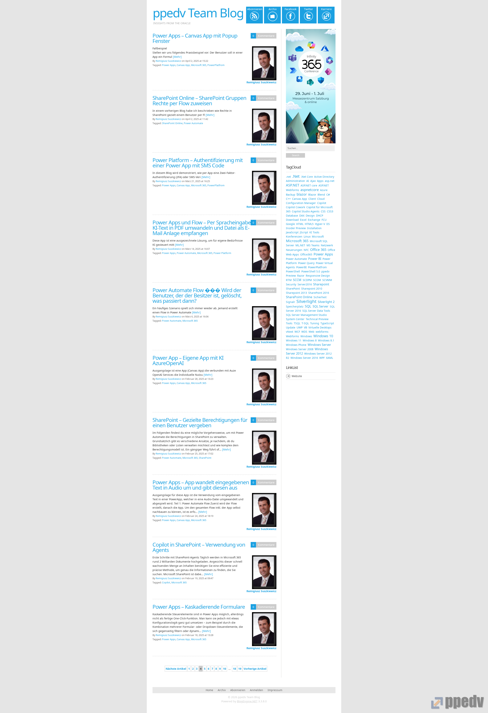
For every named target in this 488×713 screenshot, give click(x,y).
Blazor (312, 194)
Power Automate (193, 123)
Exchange (314, 220)
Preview (291, 275)
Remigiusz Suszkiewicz (261, 82)
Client (312, 199)
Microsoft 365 (198, 65)
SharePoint (205, 457)
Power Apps (169, 65)
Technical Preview (317, 319)
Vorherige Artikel (255, 668)
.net (288, 176)
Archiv (222, 690)
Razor (300, 275)
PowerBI (301, 267)
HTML (299, 224)
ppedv (325, 271)
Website (297, 376)
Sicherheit (320, 297)
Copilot (166, 582)
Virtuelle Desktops (319, 327)
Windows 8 (310, 340)
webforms (322, 331)
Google (290, 224)
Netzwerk (327, 245)
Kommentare (266, 36)
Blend (321, 194)
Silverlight (306, 301)
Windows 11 (293, 340)
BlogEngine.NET (247, 701)
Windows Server (319, 345)
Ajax (313, 181)
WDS (304, 331)
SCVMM (327, 280)
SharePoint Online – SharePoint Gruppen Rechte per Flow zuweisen (199, 100)
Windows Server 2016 (304, 358)
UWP (300, 327)
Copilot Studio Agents (305, 211)
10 (224, 668)
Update (290, 327)
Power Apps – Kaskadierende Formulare (198, 606)
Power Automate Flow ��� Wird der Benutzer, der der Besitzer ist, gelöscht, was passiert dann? (197, 295)
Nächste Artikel (176, 668)
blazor (302, 194)
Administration (295, 181)
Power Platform (222, 253)
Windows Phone (296, 345)
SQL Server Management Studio (306, 315)
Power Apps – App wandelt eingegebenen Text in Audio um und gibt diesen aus (200, 485)
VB (305, 327)
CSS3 (330, 211)
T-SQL (305, 323)
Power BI (314, 259)
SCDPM (307, 280)
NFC (306, 250)
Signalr (290, 302)
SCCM (297, 280)
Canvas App (183, 65)
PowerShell (293, 271)
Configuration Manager (301, 203)
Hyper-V (320, 224)
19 (239, 668)
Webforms (292, 336)
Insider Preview (296, 228)
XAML (329, 358)
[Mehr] (177, 57)
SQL (308, 306)
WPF (322, 358)
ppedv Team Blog (198, 12)
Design (310, 215)
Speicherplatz (294, 306)
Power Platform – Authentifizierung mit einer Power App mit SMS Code (197, 162)
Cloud (321, 199)
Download (292, 220)
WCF (297, 331)
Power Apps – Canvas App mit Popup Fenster (194, 38)
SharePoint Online (172, 123)
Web (311, 331)
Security (291, 284)
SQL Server (320, 306)
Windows (306, 336)
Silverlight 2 (326, 302)
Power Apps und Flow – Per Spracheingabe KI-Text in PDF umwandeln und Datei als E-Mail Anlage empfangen (201, 228)
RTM (289, 280)
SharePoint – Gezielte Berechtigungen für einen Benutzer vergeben (199, 422)
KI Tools (314, 232)
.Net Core (307, 176)
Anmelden (256, 690)
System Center (295, 319)
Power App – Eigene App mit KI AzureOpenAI (187, 360)
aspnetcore (309, 189)
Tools (289, 323)
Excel (303, 220)
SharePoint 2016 (318, 293)
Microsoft (318, 236)
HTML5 (309, 224)
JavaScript (292, 232)
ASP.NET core (309, 185)
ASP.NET (292, 185)
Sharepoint (321, 284)
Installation (314, 228)
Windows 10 (323, 336)
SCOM (317, 280)
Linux (307, 236)
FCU (324, 220)
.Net (295, 176)
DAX (301, 215)
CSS (323, 211)
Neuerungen (294, 250)
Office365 (306, 254)
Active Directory (324, 176)
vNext (289, 331)
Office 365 (318, 249)
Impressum (275, 690)
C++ (288, 199)
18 (234, 668)
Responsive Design (318, 275)
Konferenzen (294, 236)
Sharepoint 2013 (296, 293)
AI (307, 181)
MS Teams (313, 245)
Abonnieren (237, 690)
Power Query (306, 263)
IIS (328, 224)
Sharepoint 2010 (311, 288)
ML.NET (300, 245)
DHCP (319, 215)
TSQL (297, 323)
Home (209, 690)
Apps (320, 181)
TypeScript (327, 323)
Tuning (314, 323)
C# (328, 194)
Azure (323, 190)
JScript (304, 232)
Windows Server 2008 (299, 349)
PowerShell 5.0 (310, 271)
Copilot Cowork (295, 207)
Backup (290, 194)
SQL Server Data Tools (316, 310)
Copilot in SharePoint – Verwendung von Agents (198, 547)
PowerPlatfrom (216, 65)
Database (292, 215)
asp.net (329, 181)
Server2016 (305, 284)
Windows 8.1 (326, 340)
